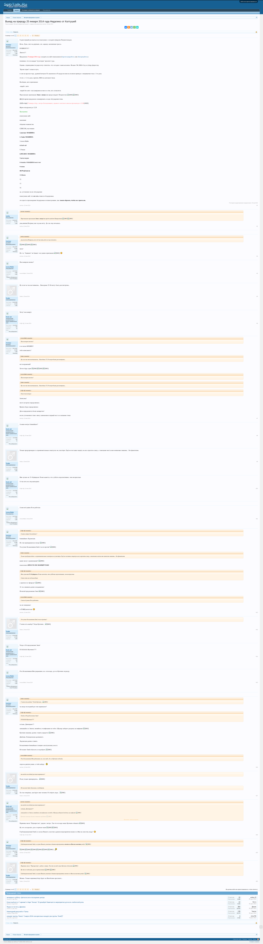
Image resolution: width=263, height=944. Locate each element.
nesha (8, 216)
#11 (257, 518)
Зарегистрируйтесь (68, 57)
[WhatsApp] (134, 27)
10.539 (15, 304)
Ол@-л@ (9, 317)
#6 (257, 323)
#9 (257, 461)
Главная (9, 10)
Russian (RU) (7, 939)
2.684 (16, 272)
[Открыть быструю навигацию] (256, 17)
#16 (257, 767)
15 (32, 35)
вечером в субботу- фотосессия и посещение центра (25, 897)
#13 (257, 629)
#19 (257, 852)
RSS (258, 939)
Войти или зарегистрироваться (249, 1)
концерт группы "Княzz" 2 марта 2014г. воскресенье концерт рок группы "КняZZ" (35, 916)
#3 (257, 256)
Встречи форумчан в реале (21, 24)
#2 (257, 226)
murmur (44, 24)
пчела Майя (10, 267)
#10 (257, 488)
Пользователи (46, 10)
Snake (8, 298)
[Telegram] (131, 27)
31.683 (15, 51)
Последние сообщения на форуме (31, 10)
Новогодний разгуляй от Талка (17, 911)
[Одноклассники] (128, 27)
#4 (257, 273)
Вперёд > (37, 35)
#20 (257, 881)
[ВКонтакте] (126, 27)
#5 (257, 296)
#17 (257, 795)
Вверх (254, 939)
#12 (257, 612)
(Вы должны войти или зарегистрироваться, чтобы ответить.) (242, 889)
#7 (257, 418)
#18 (257, 834)
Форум (17, 10)
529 (16, 326)
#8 (257, 435)
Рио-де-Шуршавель (13, 331)
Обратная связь (237, 939)
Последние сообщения (11, 12)
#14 (257, 656)
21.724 (15, 221)
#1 (257, 205)
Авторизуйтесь (83, 57)
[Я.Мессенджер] (137, 27)
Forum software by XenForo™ (18, 941)
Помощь (244, 939)
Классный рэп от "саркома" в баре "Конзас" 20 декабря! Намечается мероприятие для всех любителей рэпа (45, 902)
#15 (257, 682)
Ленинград (15, 55)
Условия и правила (254, 941)
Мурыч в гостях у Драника (16, 907)
